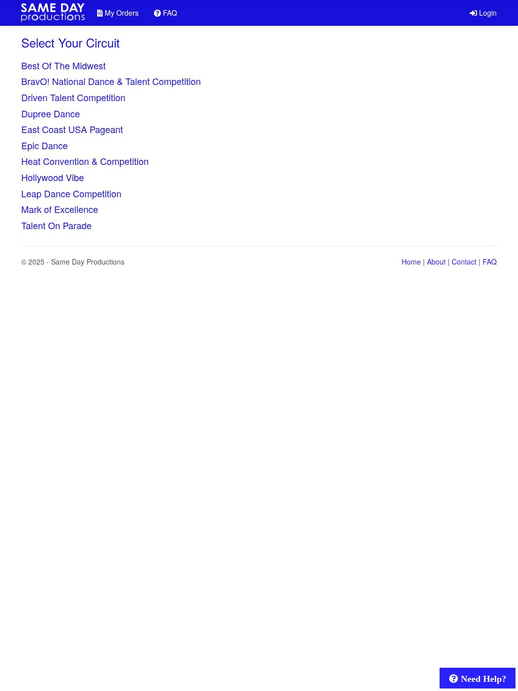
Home (411, 261)
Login (487, 13)
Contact (464, 261)
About (436, 261)
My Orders (121, 13)
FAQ (169, 13)
